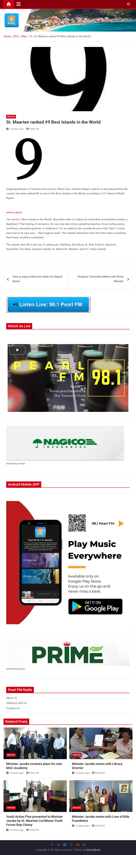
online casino (14, 212)
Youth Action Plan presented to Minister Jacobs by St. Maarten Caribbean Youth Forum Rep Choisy (34, 821)
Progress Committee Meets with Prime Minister (101, 279)
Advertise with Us (16, 703)
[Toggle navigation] (18, 4)
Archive (11, 116)
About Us (11, 697)
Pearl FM (34, 128)
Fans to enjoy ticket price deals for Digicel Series (37, 279)
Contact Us (12, 708)
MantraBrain (93, 849)
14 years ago (16, 128)
